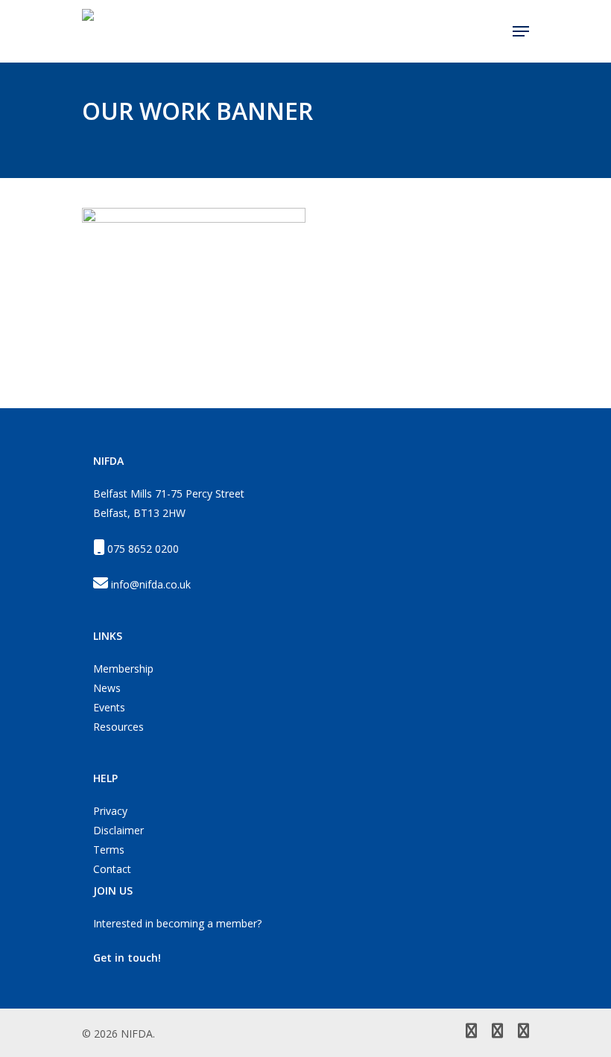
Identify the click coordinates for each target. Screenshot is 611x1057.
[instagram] (523, 1032)
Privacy (110, 811)
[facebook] (497, 1032)
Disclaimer (118, 830)
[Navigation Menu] (521, 31)
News (107, 688)
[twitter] (471, 1032)
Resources (118, 727)
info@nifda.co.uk (151, 584)
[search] (491, 31)
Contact (112, 869)
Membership (123, 668)
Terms (108, 849)
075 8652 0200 (143, 549)
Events (109, 707)
